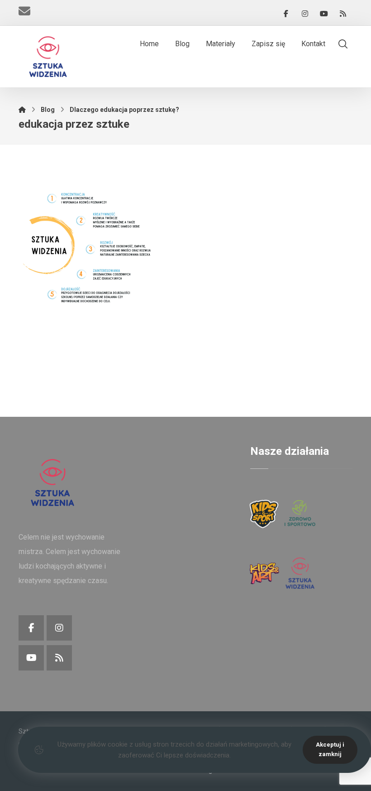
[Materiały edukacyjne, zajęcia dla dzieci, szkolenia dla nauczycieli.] (48, 56)
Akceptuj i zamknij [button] (330, 749)
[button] (285, 13)
